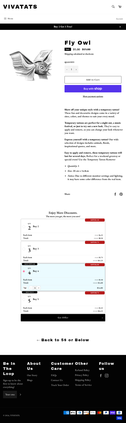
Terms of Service (83, 385)
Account (119, 18)
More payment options (93, 96)
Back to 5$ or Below (64, 340)
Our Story (32, 375)
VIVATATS (20, 7)
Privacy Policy (82, 375)
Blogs (30, 380)
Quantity (69, 62)
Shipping (69, 53)
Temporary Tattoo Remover (101, 159)
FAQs (54, 375)
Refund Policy (82, 370)
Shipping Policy (83, 380)
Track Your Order (60, 385)
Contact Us (57, 380)
